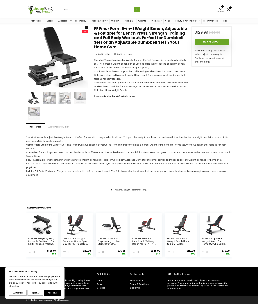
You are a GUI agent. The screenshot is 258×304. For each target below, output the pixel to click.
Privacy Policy (136, 280)
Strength (129, 21)
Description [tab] (35, 127)
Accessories (63, 21)
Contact (101, 288)
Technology (80, 21)
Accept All (52, 292)
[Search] (137, 9)
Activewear (36, 21)
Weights (142, 21)
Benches (107, 96)
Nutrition (115, 21)
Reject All (35, 292)
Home (100, 280)
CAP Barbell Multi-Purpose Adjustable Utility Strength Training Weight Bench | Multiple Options (110, 244)
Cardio (50, 21)
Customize (18, 292)
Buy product (211, 41)
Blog (225, 21)
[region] (34, 283)
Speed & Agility (99, 21)
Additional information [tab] (58, 127)
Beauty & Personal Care (186, 21)
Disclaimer (135, 288)
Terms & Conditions (139, 284)
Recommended (210, 21)
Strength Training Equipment (123, 96)
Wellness (155, 21)
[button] (86, 27)
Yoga (167, 21)
